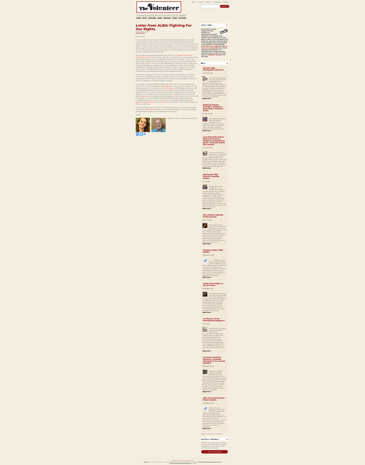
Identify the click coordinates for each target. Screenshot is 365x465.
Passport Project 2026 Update (213, 251)
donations (149, 109)
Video (174, 18)
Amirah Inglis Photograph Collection (213, 69)
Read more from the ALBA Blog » (212, 434)
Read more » (207, 98)
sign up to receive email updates (214, 47)
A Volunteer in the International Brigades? (214, 320)
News (160, 18)
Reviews (167, 18)
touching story (169, 88)
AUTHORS (182, 18)
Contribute (217, 2)
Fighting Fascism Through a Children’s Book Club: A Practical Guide (213, 108)
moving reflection (165, 86)
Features (152, 18)
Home (138, 18)
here (183, 94)
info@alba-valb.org (214, 55)
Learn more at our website (210, 46)
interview (164, 102)
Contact (201, 2)
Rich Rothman (150, 102)
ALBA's (203, 443)
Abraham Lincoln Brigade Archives (185, 460)
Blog (144, 18)
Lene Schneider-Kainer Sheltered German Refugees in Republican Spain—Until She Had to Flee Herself (214, 141)
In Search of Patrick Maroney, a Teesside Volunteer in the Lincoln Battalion (214, 360)
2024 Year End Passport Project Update (214, 399)
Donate (225, 2)
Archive (208, 2)
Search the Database (214, 452)
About (194, 2)
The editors (141, 33)
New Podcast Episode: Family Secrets (213, 216)
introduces (144, 96)
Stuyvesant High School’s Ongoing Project (211, 176)
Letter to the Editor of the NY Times (213, 284)
